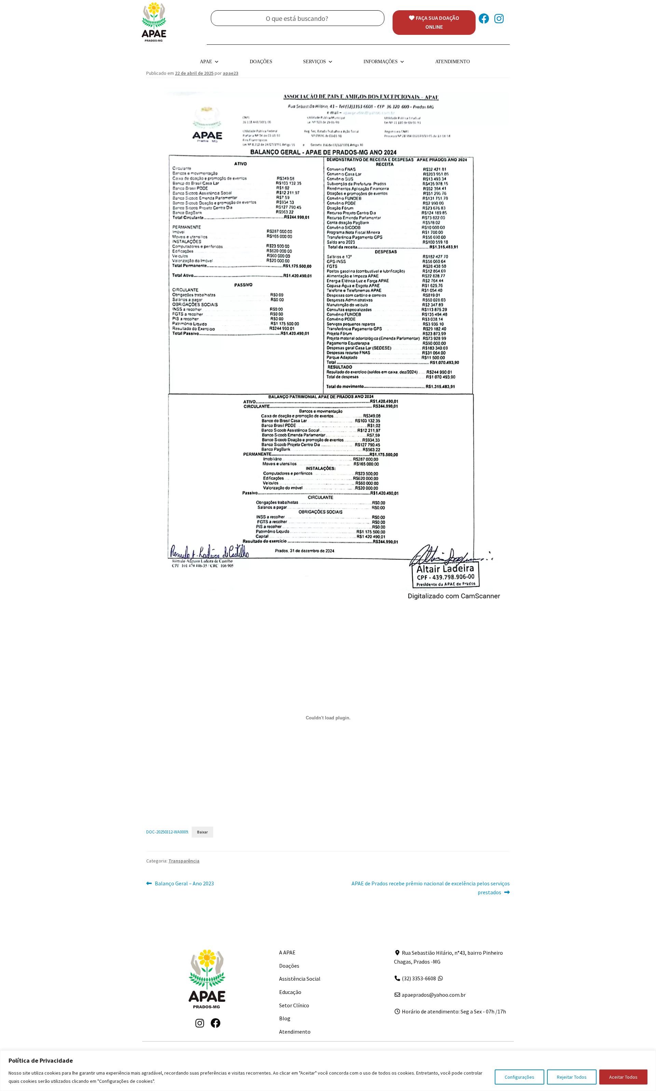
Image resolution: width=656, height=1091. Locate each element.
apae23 (230, 73)
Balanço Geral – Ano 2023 (184, 884)
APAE (206, 61)
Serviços (314, 61)
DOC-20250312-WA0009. (167, 831)
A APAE (287, 952)
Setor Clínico (294, 1005)
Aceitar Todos (623, 1077)
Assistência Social (299, 978)
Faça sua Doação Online (437, 22)
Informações (381, 61)
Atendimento (452, 61)
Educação (290, 992)
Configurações (519, 1077)
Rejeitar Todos (572, 1077)
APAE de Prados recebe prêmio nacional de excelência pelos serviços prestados (430, 888)
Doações (261, 61)
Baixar (202, 832)
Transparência (184, 861)
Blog (284, 1018)
